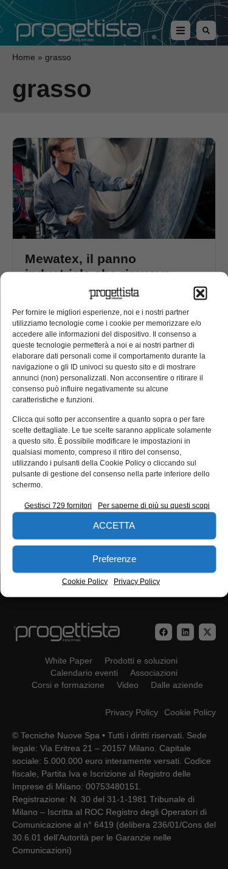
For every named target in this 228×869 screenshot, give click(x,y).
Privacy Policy (137, 581)
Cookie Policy (85, 581)
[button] (200, 293)
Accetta (114, 525)
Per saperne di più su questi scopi (154, 505)
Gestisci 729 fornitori (58, 505)
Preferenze (114, 559)
